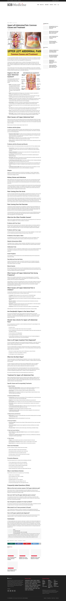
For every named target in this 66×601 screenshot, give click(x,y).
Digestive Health (15, 22)
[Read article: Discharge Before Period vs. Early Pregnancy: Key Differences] (45, 28)
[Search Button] (58, 5)
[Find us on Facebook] (8, 591)
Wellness (46, 4)
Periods (26, 588)
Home (38, 4)
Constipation (20, 540)
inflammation (27, 586)
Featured (33, 583)
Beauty (35, 580)
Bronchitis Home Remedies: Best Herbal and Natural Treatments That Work (53, 56)
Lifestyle (51, 4)
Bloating (16, 540)
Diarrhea (24, 540)
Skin (36, 588)
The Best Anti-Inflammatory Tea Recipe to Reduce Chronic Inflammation (53, 51)
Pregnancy (30, 588)
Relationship (50, 585)
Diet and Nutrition (43, 581)
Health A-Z (42, 4)
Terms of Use (15, 0)
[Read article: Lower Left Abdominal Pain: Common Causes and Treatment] (12, 553)
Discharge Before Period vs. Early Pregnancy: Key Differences (53, 27)
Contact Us (19, 0)
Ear (28, 583)
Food (43, 585)
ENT (30, 583)
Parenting (49, 583)
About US (8, 0)
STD (38, 588)
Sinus (34, 588)
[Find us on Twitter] (12, 591)
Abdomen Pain (12, 540)
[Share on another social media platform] (40, 544)
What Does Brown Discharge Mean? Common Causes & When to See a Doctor (53, 32)
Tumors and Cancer (55, 581)
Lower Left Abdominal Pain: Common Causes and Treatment (11, 558)
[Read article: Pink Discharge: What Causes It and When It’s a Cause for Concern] (45, 43)
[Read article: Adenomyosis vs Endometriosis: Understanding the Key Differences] (45, 62)
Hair (36, 583)
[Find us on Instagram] (15, 591)
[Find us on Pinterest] (10, 591)
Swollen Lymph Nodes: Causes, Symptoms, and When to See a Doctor (53, 66)
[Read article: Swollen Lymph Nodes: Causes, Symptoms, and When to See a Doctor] (45, 67)
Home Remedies (49, 580)
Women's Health (56, 586)
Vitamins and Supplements (56, 583)
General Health (44, 586)
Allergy (32, 580)
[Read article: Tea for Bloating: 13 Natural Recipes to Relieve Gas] (12, 565)
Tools (55, 4)
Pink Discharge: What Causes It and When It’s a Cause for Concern (53, 42)
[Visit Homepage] (16, 4)
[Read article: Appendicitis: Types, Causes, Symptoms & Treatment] (36, 553)
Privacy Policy (12, 0)
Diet (25, 583)
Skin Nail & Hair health (50, 587)
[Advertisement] (33, 14)
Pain (37, 586)
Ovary (34, 586)
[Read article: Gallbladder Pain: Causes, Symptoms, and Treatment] (24, 553)
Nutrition (31, 586)
